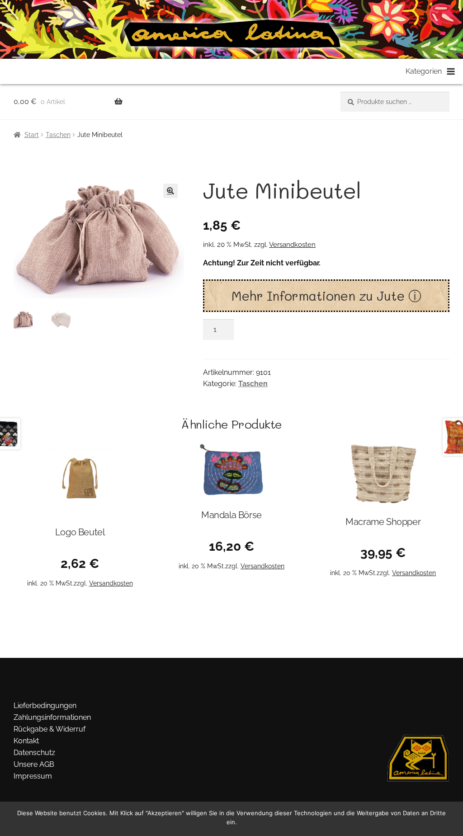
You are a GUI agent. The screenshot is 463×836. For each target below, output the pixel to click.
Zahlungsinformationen (52, 717)
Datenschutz (34, 752)
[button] (170, 191)
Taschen (58, 134)
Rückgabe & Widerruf (49, 729)
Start (31, 134)
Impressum (33, 776)
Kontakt (26, 741)
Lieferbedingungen (45, 705)
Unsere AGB (34, 764)
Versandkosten (292, 245)
